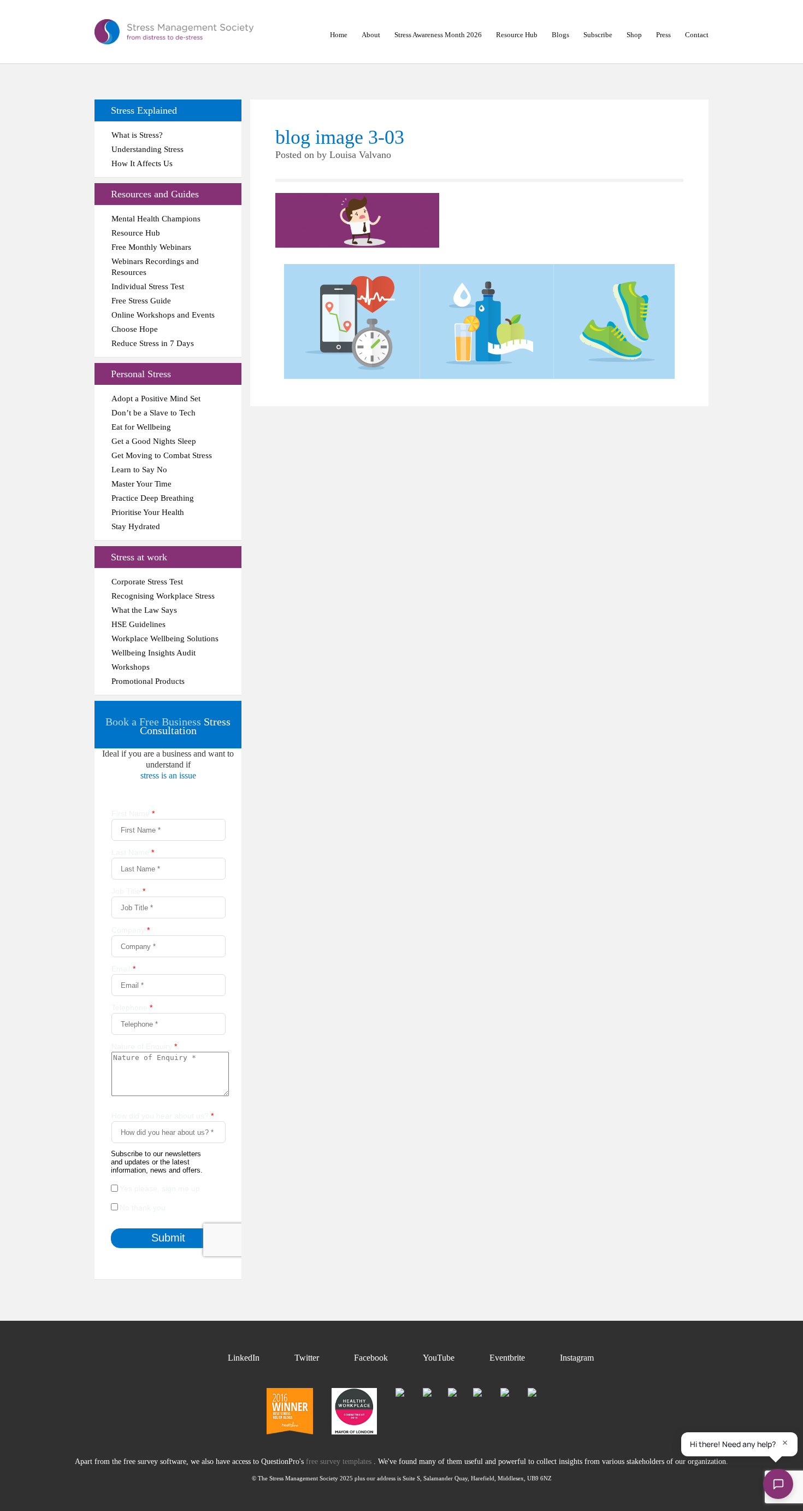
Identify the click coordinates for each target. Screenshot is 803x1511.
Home (338, 35)
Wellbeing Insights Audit (153, 652)
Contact (696, 35)
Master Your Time (141, 483)
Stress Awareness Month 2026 (438, 35)
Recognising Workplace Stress (163, 595)
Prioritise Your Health (147, 512)
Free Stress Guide (141, 300)
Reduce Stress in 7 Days (152, 343)
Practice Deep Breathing (152, 498)
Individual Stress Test (147, 286)
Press (663, 35)
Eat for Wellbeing (141, 427)
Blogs (560, 35)
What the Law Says (144, 610)
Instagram (577, 1357)
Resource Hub (517, 35)
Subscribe (597, 35)
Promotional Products (148, 681)
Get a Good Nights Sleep (153, 441)
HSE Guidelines (138, 624)
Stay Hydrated (135, 526)
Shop (634, 35)
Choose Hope (134, 329)
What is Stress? (137, 135)
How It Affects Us (142, 163)
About (371, 35)
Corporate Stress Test (147, 581)
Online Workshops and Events (163, 315)
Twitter (306, 1357)
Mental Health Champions (155, 218)
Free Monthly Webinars (151, 247)
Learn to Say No (139, 469)
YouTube (438, 1357)
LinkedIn (243, 1357)
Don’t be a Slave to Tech (153, 412)
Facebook (371, 1357)
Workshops (130, 667)
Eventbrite (507, 1357)
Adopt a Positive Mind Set (155, 398)
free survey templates (340, 1461)
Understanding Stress (147, 149)
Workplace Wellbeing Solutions (165, 638)
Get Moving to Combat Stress (161, 455)
